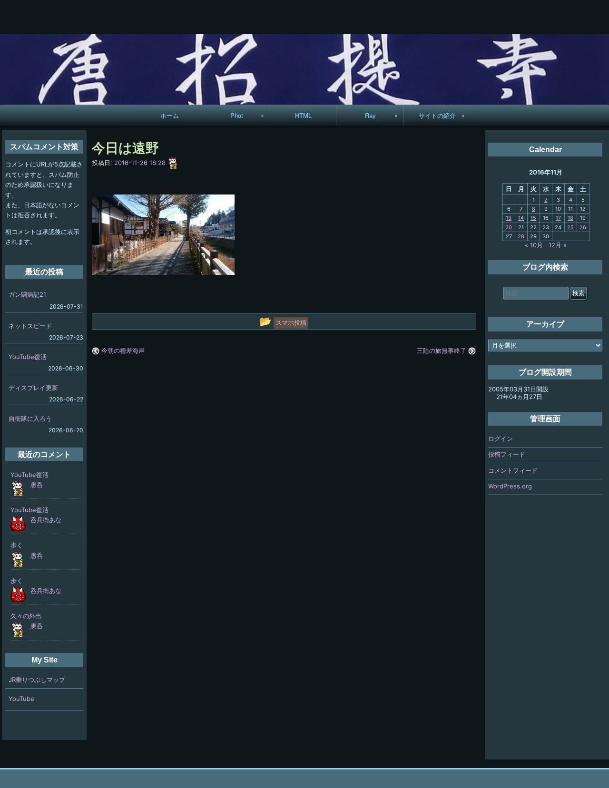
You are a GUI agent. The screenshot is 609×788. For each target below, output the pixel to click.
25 (570, 227)
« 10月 (534, 245)
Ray (370, 115)
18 (570, 217)
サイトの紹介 (437, 115)
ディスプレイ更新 (33, 387)
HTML (303, 115)
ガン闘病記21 (27, 294)
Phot (236, 115)
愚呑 (36, 484)
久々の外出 (25, 616)
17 (558, 217)
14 (521, 217)
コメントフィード (513, 470)
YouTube (21, 698)
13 (508, 217)
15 (533, 217)
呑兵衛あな (45, 520)
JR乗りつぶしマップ (37, 679)
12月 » (558, 245)
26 (583, 227)
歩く (16, 545)
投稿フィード (506, 454)
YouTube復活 (28, 356)
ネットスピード (30, 326)
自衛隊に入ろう (30, 418)
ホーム (169, 115)
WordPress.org (510, 486)
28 (521, 236)
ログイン (500, 438)
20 (508, 227)
